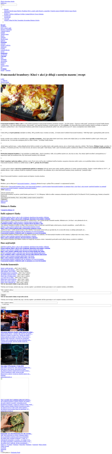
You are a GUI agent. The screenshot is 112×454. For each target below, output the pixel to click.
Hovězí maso (13, 11)
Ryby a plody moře (33, 11)
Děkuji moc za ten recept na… (9, 279)
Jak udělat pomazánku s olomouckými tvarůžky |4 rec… (16, 441)
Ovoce (37, 14)
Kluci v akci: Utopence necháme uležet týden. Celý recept (18, 257)
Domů (2, 70)
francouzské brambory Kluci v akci (18, 186)
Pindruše (3, 375)
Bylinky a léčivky (9, 14)
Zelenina (6, 11)
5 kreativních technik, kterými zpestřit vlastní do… (15, 341)
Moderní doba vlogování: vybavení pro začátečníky (15, 338)
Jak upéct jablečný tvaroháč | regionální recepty (14, 403)
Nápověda (22, 444)
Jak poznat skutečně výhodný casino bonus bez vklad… (17, 332)
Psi (14, 20)
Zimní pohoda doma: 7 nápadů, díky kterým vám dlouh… (17, 333)
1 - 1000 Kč (4, 80)
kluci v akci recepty (83, 186)
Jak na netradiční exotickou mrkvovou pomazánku (15, 437)
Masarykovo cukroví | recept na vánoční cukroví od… (16, 374)
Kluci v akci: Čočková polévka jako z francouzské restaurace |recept (21, 228)
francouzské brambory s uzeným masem (40, 186)
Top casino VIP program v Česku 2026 (12, 366)
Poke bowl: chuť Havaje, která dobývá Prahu (13, 369)
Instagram (3, 449)
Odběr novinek (5, 446)
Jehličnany (17, 14)
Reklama (15, 444)
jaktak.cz (3, 309)
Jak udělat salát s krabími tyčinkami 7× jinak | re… (15, 438)
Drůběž (62, 11)
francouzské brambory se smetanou (61, 186)
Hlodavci (33, 20)
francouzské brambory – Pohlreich (26, 183)
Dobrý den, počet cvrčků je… (9, 281)
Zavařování (7, 17)
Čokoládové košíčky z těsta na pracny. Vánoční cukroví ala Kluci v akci (22, 223)
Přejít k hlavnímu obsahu (7, 1)
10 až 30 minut (5, 82)
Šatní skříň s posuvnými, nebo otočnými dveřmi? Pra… (16, 367)
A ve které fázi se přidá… (8, 277)
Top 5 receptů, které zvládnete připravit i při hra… (16, 400)
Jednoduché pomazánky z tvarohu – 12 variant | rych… (16, 440)
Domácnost (7, 15)
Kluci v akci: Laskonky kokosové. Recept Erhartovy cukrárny (19, 237)
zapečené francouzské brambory (9, 188)
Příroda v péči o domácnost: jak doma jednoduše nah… (16, 340)
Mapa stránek (42, 444)
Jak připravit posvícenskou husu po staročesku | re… (15, 409)
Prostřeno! (25, 11)
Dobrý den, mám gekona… (8, 270)
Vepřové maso (68, 11)
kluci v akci (74, 186)
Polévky (19, 11)
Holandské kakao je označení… (9, 273)
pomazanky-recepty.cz (7, 411)
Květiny (23, 14)
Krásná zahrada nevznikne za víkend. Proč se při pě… (16, 337)
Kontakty (9, 444)
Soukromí (35, 444)
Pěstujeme (7, 12)
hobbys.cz (3, 3)
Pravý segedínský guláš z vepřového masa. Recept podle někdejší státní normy (24, 254)
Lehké (2, 79)
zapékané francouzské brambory (28, 188)
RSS (2, 451)
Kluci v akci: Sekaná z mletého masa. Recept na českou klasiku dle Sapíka (22, 251)
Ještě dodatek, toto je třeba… (9, 271)
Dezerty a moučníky (44, 11)
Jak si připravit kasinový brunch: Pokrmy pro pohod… (16, 401)
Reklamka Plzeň (15, 452)
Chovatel (6, 19)
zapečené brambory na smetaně (97, 186)
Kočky (38, 20)
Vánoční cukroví (55, 11)
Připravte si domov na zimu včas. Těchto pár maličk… (16, 335)
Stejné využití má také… (7, 268)
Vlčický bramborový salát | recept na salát (12, 372)
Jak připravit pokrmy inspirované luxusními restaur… (15, 370)
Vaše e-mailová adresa (7, 290)
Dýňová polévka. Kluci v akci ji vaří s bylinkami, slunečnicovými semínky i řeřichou (25, 219)
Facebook (3, 448)
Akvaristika (27, 20)
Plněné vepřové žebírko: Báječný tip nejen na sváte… (15, 406)
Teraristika (21, 20)
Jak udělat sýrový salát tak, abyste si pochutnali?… (15, 443)
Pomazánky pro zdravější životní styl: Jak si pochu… (16, 433)
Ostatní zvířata (8, 20)
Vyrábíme (4, 69)
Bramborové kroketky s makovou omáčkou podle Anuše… (17, 404)
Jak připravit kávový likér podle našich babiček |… (15, 407)
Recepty (6, 9)
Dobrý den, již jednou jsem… (9, 276)
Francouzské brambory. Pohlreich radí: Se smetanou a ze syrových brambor (23, 233)
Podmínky (29, 444)
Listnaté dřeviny (30, 14)
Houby (75, 11)
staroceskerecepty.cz (6, 377)
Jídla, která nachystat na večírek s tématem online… (15, 435)
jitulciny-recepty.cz (6, 343)
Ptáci (16, 20)
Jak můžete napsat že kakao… (9, 274)
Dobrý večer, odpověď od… (8, 282)
